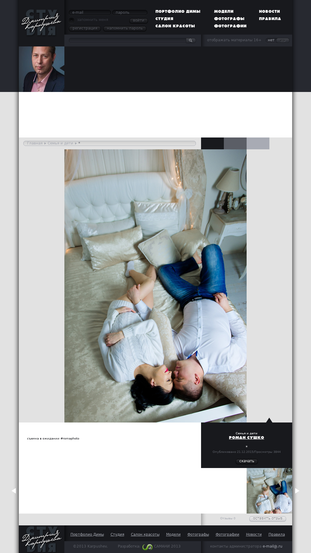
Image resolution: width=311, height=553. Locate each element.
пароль (122, 12)
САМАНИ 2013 (167, 546)
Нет (271, 40)
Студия (164, 19)
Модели (224, 11)
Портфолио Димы (178, 11)
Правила (270, 19)
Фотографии (230, 26)
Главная (35, 143)
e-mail (77, 12)
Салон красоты (175, 26)
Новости (269, 11)
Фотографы (229, 19)
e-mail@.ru (272, 546)
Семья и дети (60, 143)
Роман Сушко (246, 438)
